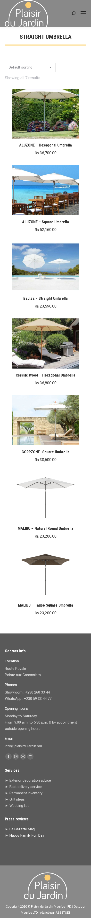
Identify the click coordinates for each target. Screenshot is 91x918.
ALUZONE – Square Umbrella (45, 222)
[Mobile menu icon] (83, 13)
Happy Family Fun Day (26, 835)
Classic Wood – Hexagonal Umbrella (45, 375)
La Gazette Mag (22, 829)
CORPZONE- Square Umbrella (45, 452)
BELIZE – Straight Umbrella (45, 298)
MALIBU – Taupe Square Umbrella (45, 605)
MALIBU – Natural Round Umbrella (45, 528)
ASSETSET (63, 912)
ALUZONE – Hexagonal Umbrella (45, 145)
